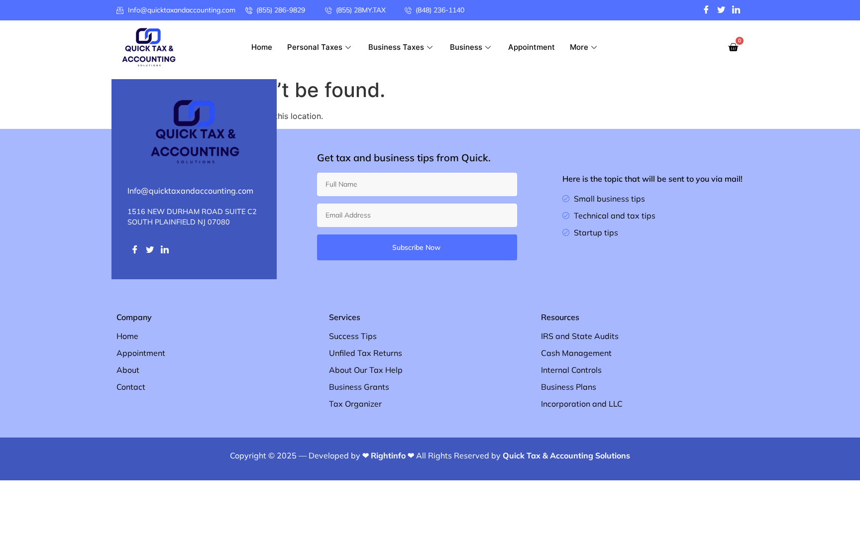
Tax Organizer (355, 404)
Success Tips (353, 336)
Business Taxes (396, 47)
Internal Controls (571, 370)
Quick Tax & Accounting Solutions (566, 455)
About (127, 370)
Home (261, 47)
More (579, 47)
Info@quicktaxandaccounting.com (190, 191)
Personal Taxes (314, 47)
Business (466, 47)
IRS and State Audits (580, 336)
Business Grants (359, 387)
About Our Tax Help (366, 370)
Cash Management (576, 353)
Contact (130, 387)
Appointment (531, 47)
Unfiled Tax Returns (365, 353)
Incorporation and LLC (582, 404)
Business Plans (568, 387)
